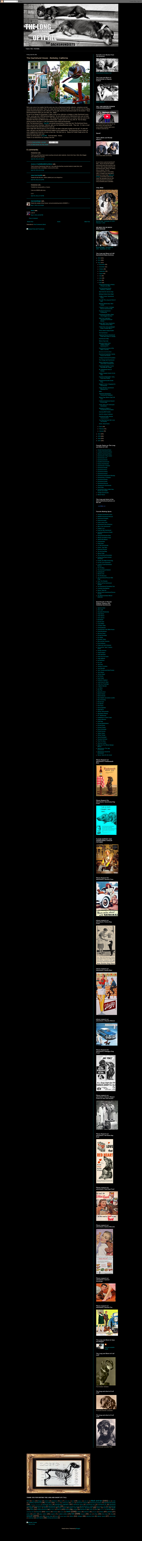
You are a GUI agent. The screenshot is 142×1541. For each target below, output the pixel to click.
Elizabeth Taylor (102, 639)
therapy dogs (48, 1516)
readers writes (62, 1514)
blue (109, 1501)
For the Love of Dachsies (104, 562)
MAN (100, 391)
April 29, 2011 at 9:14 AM (37, 159)
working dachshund (52, 1518)
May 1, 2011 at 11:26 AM (37, 205)
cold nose (57, 1502)
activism (47, 1501)
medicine (47, 1511)
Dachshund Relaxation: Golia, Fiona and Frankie (107, 377)
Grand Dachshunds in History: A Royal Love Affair (107, 285)
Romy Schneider (102, 729)
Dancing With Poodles (105, 412)
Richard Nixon (101, 725)
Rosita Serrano (101, 731)
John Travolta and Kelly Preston (106, 670)
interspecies (83, 1509)
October (101, 269)
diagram (39, 1507)
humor (67, 1509)
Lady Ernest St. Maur (103, 682)
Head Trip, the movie (103, 656)
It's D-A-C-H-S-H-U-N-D (105, 352)
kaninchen (102, 1509)
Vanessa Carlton (102, 743)
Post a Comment (33, 218)
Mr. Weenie (100, 703)
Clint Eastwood (101, 627)
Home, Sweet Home (104, 423)
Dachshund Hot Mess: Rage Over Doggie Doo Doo (106, 315)
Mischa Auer (101, 701)
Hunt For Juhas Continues (106, 414)
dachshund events (109, 1502)
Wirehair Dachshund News (105, 454)
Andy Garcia (101, 614)
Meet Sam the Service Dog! (106, 291)
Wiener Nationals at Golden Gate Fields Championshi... (107, 363)
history (32, 1509)
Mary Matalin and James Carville (106, 698)
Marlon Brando (101, 696)
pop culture (43, 1514)
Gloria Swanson (100, 102)
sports (41, 1516)
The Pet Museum (102, 576)
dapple (31, 1507)
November (102, 267)
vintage (80, 1516)
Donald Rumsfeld (102, 635)
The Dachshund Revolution (105, 555)
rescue (83, 1514)
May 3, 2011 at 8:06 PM (37, 215)
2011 (99, 262)
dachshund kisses (78, 1504)
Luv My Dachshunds (103, 545)
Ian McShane (101, 660)
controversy (65, 1502)
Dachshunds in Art (102, 458)
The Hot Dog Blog (102, 551)
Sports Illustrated (102, 737)
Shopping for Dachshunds (104, 485)
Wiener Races (101, 494)
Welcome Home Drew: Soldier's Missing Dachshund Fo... (105, 345)
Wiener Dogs (101, 553)
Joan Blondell (101, 668)
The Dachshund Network (104, 570)
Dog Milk (46, 123)
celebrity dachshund (35, 1502)
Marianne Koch (102, 692)
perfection (94, 1511)
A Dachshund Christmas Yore (103, 73)
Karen (32, 210)
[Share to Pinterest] (57, 142)
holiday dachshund (42, 1509)
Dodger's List (101, 528)
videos (71, 1516)
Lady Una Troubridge (103, 684)
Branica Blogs (32, 1524)
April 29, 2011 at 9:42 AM (37, 170)
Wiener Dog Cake (103, 341)
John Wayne (101, 672)
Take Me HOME (33, 49)
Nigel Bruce (101, 709)
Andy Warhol (101, 615)
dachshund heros (47, 1504)
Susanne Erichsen (102, 739)
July (100, 275)
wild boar (31, 1518)
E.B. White (100, 637)
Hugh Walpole (101, 658)
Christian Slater (102, 625)
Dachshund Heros (102, 469)
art (31, 144)
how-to (59, 1509)
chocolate (48, 1502)
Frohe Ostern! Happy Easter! (106, 330)
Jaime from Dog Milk (36, 175)
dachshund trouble (54, 1506)
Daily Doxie (101, 543)
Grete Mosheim (102, 654)
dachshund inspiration (62, 1504)
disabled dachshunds (49, 1507)
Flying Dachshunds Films (104, 535)
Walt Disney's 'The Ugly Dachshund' (104, 749)
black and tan (36, 144)
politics (35, 1514)
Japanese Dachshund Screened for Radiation (106, 394)
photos (101, 1511)
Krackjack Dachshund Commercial (105, 311)
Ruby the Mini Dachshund (104, 530)
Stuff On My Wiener (103, 539)
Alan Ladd (100, 610)
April (100, 282)
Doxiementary (101, 541)
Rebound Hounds (102, 549)
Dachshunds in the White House (106, 629)
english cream (73, 1507)
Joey (33, 1501)
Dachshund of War (104, 338)
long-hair (38, 1511)
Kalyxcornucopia (102, 520)
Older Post (87, 221)
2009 (99, 436)
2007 (99, 440)
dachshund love (90, 1504)
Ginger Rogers (101, 652)
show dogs (105, 1514)
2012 (99, 260)
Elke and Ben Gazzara (103, 641)
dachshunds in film (101, 1506)
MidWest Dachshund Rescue (105, 516)
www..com (101, 506)
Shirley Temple (101, 735)
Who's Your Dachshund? (104, 526)
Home (58, 221)
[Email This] (50, 142)
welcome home (90, 1516)
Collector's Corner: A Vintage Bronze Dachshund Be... (106, 308)
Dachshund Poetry (102, 481)
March (101, 426)
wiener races (101, 1516)
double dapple (62, 1507)
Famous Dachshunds (103, 463)
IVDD (28, 1501)
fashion (98, 1507)
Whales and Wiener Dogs (104, 537)
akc (61, 1501)
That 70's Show (102, 741)
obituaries (86, 1511)
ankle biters (67, 1501)
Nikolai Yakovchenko (103, 711)
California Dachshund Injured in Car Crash (106, 401)
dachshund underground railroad (71, 1506)
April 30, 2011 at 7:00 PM (37, 196)
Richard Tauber (102, 727)
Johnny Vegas (101, 674)
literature (109, 1509)
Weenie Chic (101, 573)
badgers (80, 1501)
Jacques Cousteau (102, 666)
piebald (109, 1511)
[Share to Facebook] (55, 142)
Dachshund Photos (103, 479)
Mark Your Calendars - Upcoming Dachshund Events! (105, 320)
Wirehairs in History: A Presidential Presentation (106, 409)
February (101, 428)
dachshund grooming (35, 1504)
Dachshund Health (102, 467)
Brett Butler (100, 619)
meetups (55, 1511)
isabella (91, 1509)
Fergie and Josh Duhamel (104, 645)
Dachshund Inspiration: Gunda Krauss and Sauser (107, 354)
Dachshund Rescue (103, 483)
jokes (96, 1509)
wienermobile (112, 1516)
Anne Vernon (101, 617)
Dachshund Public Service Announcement (106, 417)
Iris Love (100, 662)
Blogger (78, 1528)
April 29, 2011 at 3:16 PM (37, 179)
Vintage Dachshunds (103, 492)
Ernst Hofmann (101, 643)
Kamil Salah (101, 678)
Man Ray (100, 690)
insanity (75, 1509)
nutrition (79, 1511)
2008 (99, 438)
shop (43, 144)
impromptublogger (36, 201)
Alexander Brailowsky (103, 612)
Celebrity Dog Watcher (103, 588)
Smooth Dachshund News (104, 450)
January (101, 431)
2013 (99, 258)
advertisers (54, 1501)
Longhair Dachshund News (105, 452)
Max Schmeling (102, 699)
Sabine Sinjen (101, 733)
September (102, 271)
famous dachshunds (86, 1507)
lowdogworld (101, 572)
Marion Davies (101, 694)
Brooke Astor (101, 621)
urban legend (64, 1516)
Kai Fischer (100, 676)
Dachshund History (103, 471)
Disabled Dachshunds (103, 461)
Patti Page (100, 721)
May (100, 280)
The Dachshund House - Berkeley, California (105, 289)
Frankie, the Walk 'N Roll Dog (105, 560)
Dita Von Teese (101, 633)
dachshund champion (95, 1502)
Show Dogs (101, 487)
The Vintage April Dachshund (106, 360)
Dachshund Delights (103, 518)
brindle (113, 1501)
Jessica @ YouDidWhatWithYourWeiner (41, 164)
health (113, 1507)
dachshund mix (102, 1504)
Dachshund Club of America (105, 524)
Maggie (40, 1501)
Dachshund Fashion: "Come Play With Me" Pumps (106, 366)
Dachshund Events (103, 460)
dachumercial (111, 1506)
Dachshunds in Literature (104, 477)
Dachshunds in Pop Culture (105, 456)
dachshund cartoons (82, 1502)
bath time (86, 1501)
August (101, 273)
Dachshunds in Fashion (104, 465)
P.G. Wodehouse (102, 715)
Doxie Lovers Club (102, 522)
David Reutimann (102, 631)
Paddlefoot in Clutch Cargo (105, 717)
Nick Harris (100, 705)
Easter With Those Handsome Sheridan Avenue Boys (107, 324)
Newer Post (30, 221)
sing (112, 1514)
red (40, 144)
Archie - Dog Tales (102, 547)
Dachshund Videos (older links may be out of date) (106, 490)
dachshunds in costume (87, 1506)
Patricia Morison (102, 719)
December (102, 264)
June (100, 278)
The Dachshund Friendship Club (106, 586)
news (68, 1512)
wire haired (39, 1518)
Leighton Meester (102, 686)
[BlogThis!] (52, 142)
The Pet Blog (101, 568)
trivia (56, 1516)
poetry (28, 1514)
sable (90, 1514)
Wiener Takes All (102, 590)
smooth (46, 144)
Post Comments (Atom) (40, 224)
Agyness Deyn (101, 608)
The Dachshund (103, 332)
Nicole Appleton (102, 707)
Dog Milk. (44, 135)
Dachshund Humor (103, 473)
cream (72, 1502)
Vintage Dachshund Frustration (107, 357)
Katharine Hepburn (103, 680)
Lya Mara (100, 688)
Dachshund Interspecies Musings (106, 475)
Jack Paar (100, 664)
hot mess (52, 1509)
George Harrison (102, 650)
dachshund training (40, 1506)
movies (62, 1511)
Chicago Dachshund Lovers (105, 514)
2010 (99, 434)
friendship (106, 1507)
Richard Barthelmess (103, 723)
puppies (53, 1514)
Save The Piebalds (103, 581)
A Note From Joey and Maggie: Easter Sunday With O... (107, 327)
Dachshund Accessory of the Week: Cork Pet (106, 349)
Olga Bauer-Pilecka (103, 713)
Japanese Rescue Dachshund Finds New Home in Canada (107, 335)
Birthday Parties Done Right (106, 294)
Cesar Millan (101, 623)
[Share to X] (53, 142)
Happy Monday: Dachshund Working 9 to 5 (106, 388)
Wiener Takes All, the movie (105, 755)
